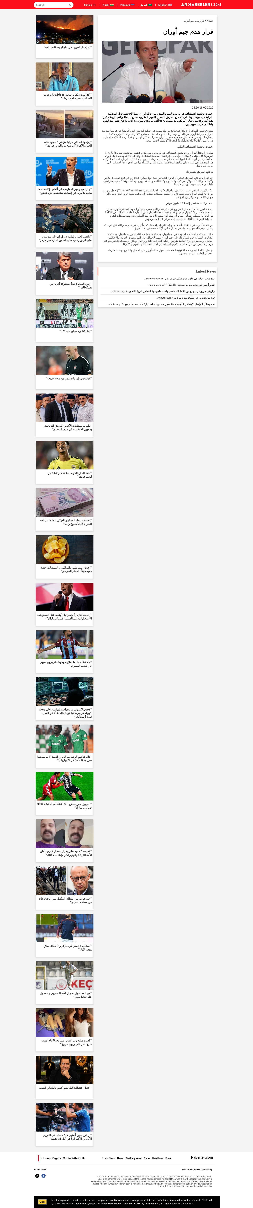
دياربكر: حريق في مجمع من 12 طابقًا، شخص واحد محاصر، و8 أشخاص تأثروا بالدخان (162, 291)
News (120, 1158)
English (163, 4)
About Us (79, 1158)
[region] (127, 1202)
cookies (114, 1200)
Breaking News (133, 1158)
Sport (147, 1158)
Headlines (157, 1158)
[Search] (70, 4)
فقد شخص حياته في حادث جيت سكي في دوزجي (179, 278)
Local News (108, 1158)
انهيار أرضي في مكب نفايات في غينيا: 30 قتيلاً (181, 285)
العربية (144, 4)
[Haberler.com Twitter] (37, 1177)
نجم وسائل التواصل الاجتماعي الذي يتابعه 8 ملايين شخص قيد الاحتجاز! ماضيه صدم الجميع (160, 304)
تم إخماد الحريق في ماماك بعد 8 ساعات (185, 297)
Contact (68, 1158)
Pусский (125, 4)
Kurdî (106, 4)
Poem (168, 1158)
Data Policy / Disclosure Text (124, 1203)
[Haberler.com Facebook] (43, 1177)
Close (42, 1202)
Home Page (51, 1158)
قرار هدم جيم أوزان (198, 21)
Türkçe (88, 4)
